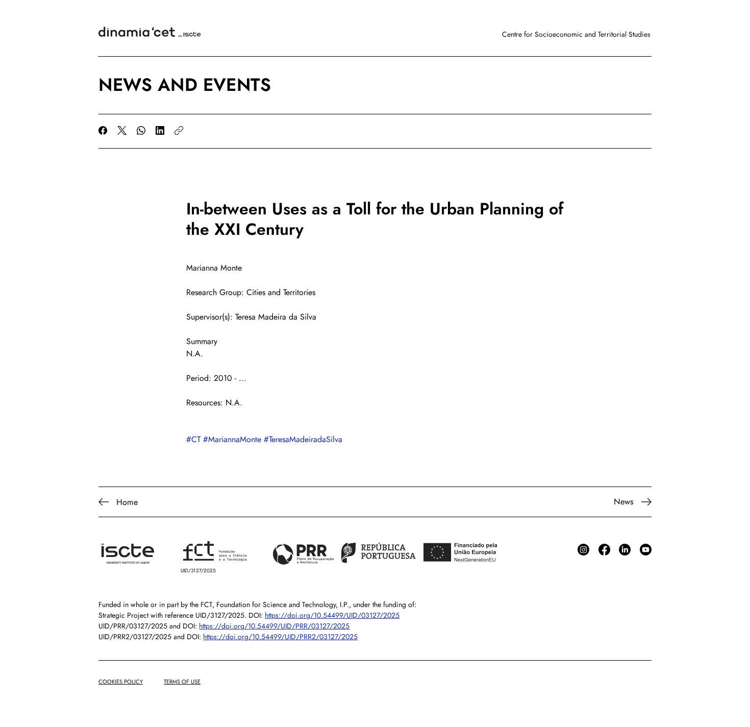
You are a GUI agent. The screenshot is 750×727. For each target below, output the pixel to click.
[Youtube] (646, 549)
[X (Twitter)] (122, 130)
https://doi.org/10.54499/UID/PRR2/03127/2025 (280, 637)
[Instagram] (583, 549)
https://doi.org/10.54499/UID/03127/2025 (332, 615)
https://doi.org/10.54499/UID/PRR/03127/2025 (274, 626)
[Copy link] (178, 130)
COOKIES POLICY (120, 681)
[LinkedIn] (160, 130)
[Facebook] (102, 130)
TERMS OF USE (182, 681)
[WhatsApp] (141, 130)
